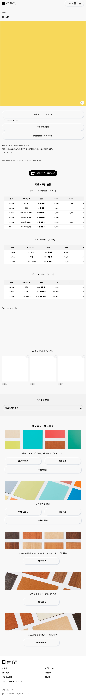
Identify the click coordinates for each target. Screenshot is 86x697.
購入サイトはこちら (46, 173)
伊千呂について (50, 668)
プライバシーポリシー (9, 690)
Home (3, 12)
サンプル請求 (7, 677)
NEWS (47, 677)
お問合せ (47, 672)
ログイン (70, 3)
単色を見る (23, 461)
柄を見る (63, 461)
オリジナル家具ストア (10, 681)
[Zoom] (82, 103)
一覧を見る (43, 470)
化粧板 (4, 668)
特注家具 (5, 672)
